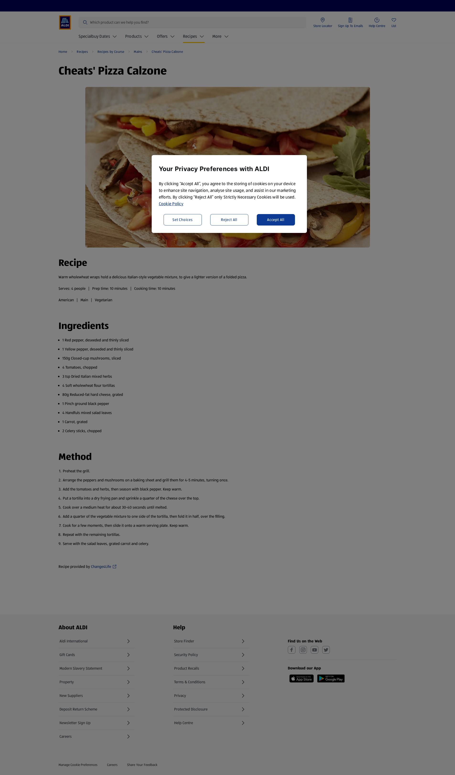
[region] (229, 194)
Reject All (229, 219)
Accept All (275, 219)
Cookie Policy (171, 204)
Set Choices (182, 219)
